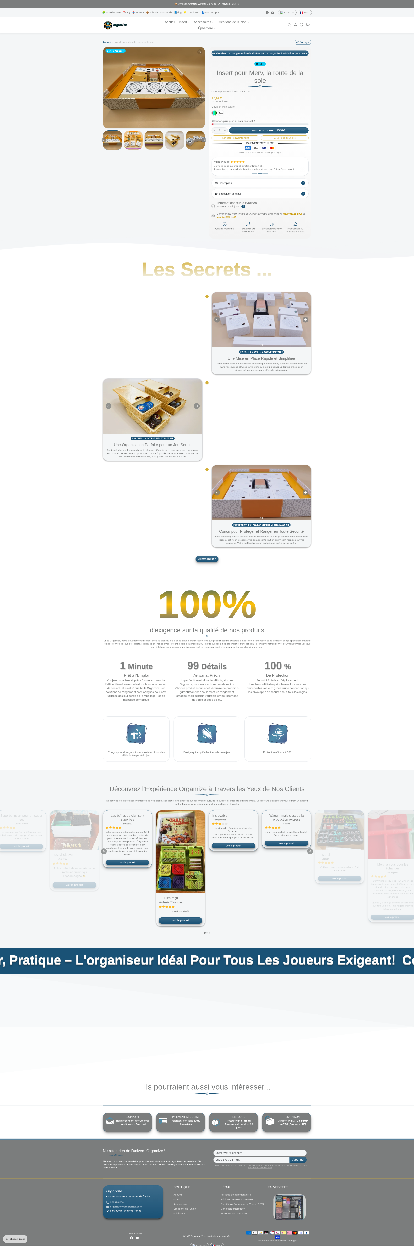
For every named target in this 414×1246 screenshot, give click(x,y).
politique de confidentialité (260, 1164)
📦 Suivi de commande (159, 12)
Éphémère (179, 1210)
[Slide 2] (260, 170)
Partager (305, 42)
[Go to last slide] (104, 140)
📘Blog (178, 12)
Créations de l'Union (185, 1205)
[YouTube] (272, 13)
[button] (289, 24)
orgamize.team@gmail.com (126, 1203)
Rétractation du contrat (234, 1210)
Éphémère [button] (205, 28)
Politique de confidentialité (236, 1191)
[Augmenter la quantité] (225, 130)
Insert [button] (183, 22)
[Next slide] (204, 140)
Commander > (207, 555)
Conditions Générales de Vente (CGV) (242, 1201)
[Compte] (295, 24)
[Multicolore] (214, 113)
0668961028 (117, 1199)
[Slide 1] (254, 170)
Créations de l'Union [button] (232, 22)
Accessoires (180, 1201)
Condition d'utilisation (233, 1205)
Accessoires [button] (202, 22)
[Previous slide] (108, 403)
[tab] (260, 341)
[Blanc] (221, 113)
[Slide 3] (265, 170)
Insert (177, 1196)
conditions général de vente (286, 1162)
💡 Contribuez (192, 12)
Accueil (170, 22)
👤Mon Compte (210, 12)
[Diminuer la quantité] (214, 130)
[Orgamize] (115, 24)
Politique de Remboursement (237, 1196)
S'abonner (298, 1156)
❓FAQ (127, 12)
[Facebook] (267, 13)
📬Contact (138, 12)
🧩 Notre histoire (111, 12)
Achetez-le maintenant (235, 137)
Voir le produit (74, 859)
